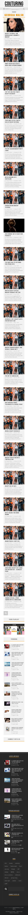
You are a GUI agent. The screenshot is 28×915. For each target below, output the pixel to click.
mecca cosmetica (9, 875)
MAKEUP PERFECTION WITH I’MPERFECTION (12, 458)
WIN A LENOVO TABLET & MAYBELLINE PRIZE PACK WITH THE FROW (17, 825)
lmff (18, 869)
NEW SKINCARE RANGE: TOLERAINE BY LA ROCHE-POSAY (13, 403)
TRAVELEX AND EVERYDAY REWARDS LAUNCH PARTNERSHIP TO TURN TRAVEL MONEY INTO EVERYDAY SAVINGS (17, 664)
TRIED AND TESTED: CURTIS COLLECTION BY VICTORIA (12, 121)
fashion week (14, 866)
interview (7, 869)
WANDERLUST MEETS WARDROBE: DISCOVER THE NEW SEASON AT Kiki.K (17, 729)
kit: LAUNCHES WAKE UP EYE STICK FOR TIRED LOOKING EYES (17, 645)
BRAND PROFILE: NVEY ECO (12, 541)
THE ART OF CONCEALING (12, 376)
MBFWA (12, 872)
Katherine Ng (15, 647)
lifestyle (13, 869)
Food (20, 866)
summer (14, 880)
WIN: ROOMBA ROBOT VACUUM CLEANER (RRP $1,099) (17, 841)
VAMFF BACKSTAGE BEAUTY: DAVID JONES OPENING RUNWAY (13, 64)
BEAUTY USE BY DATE (10, 486)
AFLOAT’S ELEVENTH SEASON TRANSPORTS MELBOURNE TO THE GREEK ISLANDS (17, 684)
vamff (6, 883)
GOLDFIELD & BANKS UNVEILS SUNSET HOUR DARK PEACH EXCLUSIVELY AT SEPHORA (16, 711)
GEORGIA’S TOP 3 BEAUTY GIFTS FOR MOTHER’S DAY (13, 320)
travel (20, 880)
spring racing (14, 877)
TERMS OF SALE (19, 911)
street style (7, 880)
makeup (6, 872)
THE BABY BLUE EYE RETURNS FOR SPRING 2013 (13, 263)
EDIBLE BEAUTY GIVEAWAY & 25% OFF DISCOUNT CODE (17, 833)
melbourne (17, 875)
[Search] (24, 9)
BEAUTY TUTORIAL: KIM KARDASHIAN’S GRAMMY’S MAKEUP (12, 35)
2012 (6, 863)
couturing (17, 863)
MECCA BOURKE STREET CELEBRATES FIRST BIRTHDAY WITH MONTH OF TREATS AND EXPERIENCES (16, 693)
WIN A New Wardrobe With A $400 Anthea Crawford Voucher (17, 849)
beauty (11, 863)
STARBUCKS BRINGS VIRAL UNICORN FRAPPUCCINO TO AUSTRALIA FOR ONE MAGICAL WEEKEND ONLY (16, 674)
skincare (7, 877)
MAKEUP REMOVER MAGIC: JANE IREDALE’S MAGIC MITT (13, 348)
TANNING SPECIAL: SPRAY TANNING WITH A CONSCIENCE (13, 599)
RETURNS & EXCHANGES (10, 911)
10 (21, 845)
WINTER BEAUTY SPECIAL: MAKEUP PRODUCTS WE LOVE (13, 291)
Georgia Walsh (9, 38)
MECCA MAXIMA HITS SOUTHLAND (11, 178)
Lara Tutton (15, 851)
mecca (18, 872)
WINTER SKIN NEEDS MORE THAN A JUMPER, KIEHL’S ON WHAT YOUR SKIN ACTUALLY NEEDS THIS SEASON (17, 654)
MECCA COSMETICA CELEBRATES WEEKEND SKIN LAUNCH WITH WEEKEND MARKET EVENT (17, 720)
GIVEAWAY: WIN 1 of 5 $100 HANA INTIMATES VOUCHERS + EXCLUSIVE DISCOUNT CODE (17, 816)
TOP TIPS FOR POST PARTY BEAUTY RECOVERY (12, 93)
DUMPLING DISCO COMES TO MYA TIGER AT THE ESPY (17, 702)
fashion (6, 866)
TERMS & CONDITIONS (14, 913)
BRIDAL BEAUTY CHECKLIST (12, 431)
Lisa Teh (14, 819)
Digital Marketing (16, 907)
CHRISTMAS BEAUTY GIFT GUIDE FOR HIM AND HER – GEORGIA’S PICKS (13, 569)
